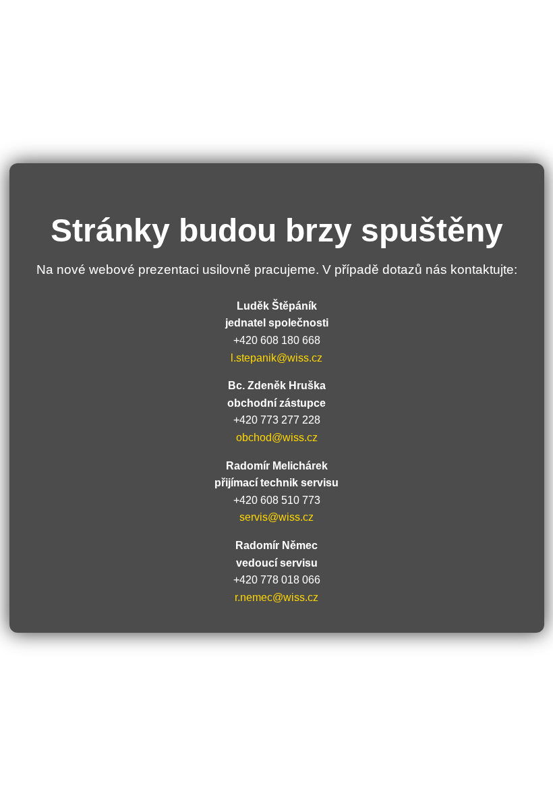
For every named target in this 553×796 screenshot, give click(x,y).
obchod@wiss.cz (277, 437)
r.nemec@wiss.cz (276, 597)
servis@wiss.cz (276, 517)
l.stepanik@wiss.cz (276, 358)
